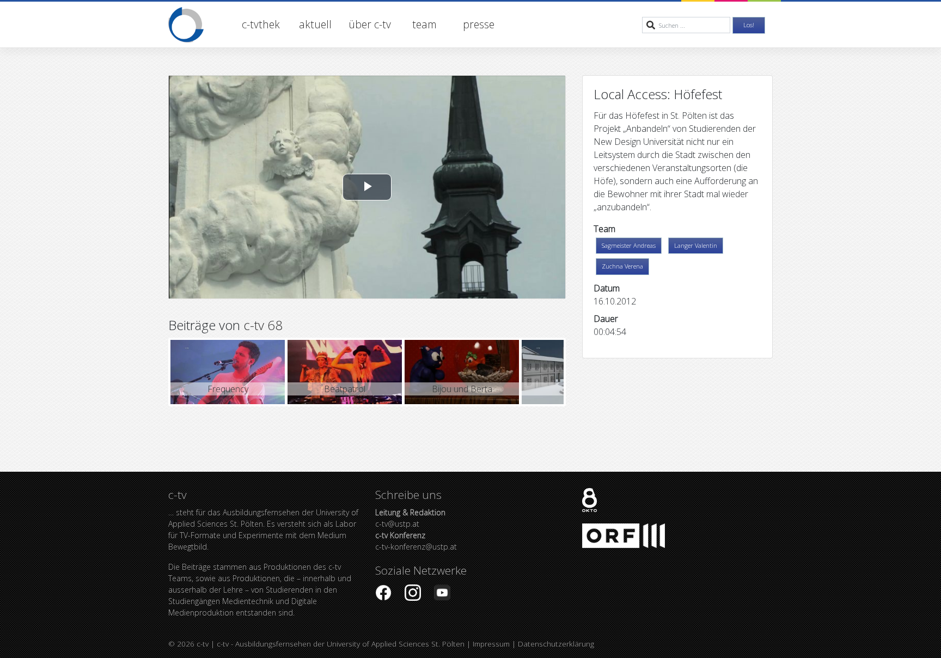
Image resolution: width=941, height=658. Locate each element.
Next (580, 372)
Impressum (491, 643)
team (424, 24)
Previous (154, 372)
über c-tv (370, 24)
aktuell (315, 24)
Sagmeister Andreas (629, 245)
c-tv (203, 643)
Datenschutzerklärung (556, 643)
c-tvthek (261, 24)
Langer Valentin (695, 245)
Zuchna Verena (622, 266)
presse (478, 24)
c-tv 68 (263, 325)
